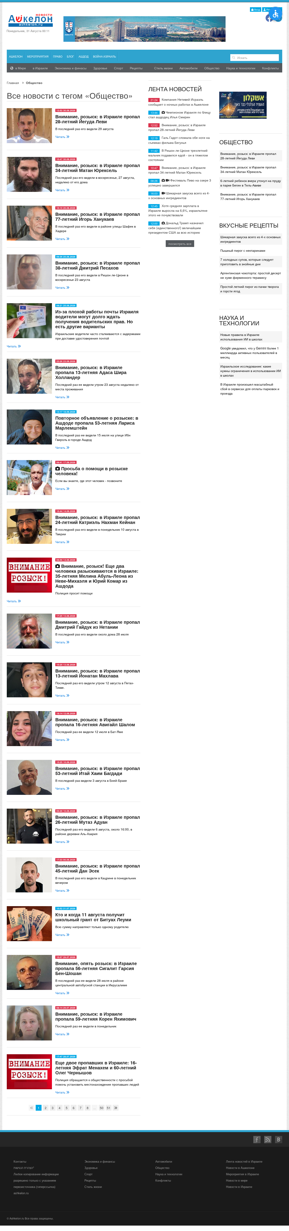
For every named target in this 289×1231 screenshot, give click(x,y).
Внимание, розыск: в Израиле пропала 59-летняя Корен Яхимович (95, 1016)
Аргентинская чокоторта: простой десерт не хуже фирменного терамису (250, 275)
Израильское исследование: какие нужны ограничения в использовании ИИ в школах (250, 370)
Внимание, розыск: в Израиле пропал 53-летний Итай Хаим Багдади (97, 770)
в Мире (20, 68)
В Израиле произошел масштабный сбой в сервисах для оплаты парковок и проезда (249, 389)
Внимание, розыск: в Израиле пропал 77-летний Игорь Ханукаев (97, 216)
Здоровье (100, 68)
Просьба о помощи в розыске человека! (91, 471)
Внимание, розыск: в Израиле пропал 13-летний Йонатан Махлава (97, 673)
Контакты (20, 1161)
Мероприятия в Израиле (242, 1174)
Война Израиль (104, 56)
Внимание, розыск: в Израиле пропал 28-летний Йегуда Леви (97, 119)
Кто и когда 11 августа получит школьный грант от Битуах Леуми (93, 917)
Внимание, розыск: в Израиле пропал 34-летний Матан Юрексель (97, 167)
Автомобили (188, 68)
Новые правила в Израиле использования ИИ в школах (241, 336)
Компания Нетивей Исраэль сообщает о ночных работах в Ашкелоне (178, 101)
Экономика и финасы (70, 68)
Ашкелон (16, 56)
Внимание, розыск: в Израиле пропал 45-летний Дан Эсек (97, 868)
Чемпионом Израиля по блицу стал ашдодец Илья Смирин (179, 114)
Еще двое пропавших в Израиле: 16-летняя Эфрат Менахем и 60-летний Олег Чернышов (96, 1067)
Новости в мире (236, 1180)
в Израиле (40, 68)
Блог (70, 56)
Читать (60, 136)
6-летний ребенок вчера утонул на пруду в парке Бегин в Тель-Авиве (250, 182)
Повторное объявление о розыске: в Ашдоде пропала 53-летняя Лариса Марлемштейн (96, 422)
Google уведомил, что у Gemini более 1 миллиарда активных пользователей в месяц (249, 352)
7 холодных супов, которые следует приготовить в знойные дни (246, 261)
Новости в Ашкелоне (240, 1168)
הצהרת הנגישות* (24, 1168)
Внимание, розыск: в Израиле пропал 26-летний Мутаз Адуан (97, 819)
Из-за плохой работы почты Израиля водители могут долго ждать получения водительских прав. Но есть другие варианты (97, 319)
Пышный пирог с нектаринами (242, 250)
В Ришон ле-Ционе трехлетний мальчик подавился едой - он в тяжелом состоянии (178, 155)
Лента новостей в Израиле (244, 1161)
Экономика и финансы (99, 1161)
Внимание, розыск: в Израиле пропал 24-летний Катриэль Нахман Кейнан (97, 519)
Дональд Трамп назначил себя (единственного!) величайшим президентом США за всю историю (175, 227)
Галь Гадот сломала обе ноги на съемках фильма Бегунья (179, 139)
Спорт (118, 68)
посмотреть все (179, 243)
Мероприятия (38, 56)
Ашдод (84, 56)
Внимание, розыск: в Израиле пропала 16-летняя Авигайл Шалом (95, 722)
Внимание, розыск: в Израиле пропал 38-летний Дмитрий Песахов (97, 265)
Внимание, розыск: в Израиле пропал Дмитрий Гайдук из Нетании (97, 624)
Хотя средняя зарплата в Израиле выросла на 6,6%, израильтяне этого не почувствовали (177, 210)
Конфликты (270, 68)
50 (101, 1107)
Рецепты (136, 68)
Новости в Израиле (239, 1186)
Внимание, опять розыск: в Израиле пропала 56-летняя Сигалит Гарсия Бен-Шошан (96, 968)
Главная (13, 82)
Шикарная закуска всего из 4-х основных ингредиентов (179, 195)
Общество (211, 68)
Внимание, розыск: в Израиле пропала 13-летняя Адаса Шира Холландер (90, 372)
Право (57, 56)
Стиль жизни (163, 68)
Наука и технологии (240, 68)
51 (108, 1107)
